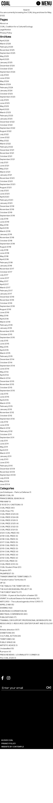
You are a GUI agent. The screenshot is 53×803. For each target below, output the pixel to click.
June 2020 (5, 194)
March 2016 (5, 322)
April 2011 (4, 450)
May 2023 (4, 106)
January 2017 (6, 294)
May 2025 (4, 56)
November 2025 (7, 50)
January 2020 (6, 203)
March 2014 (5, 378)
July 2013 (4, 394)
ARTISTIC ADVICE (7, 645)
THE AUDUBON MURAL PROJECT (14, 589)
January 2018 (6, 266)
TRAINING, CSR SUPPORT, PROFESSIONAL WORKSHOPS (24, 620)
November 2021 (7, 153)
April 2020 (4, 197)
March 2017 (5, 287)
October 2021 (6, 156)
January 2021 (6, 175)
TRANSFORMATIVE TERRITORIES (14, 577)
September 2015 (7, 337)
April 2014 (4, 375)
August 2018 (5, 247)
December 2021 (7, 150)
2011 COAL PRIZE (7, 561)
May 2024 (4, 81)
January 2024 (6, 91)
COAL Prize (5, 511)
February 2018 (6, 262)
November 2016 (7, 300)
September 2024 (7, 72)
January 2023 (6, 119)
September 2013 (7, 391)
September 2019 (7, 216)
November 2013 (7, 384)
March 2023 (5, 112)
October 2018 (6, 241)
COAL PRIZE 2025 (8, 523)
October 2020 (6, 181)
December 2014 (7, 359)
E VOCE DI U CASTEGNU (10, 505)
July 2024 (4, 75)
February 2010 (6, 466)
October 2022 (6, 125)
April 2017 (4, 284)
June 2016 (4, 312)
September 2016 (7, 306)
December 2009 (7, 469)
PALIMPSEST (5, 573)
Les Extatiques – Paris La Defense (14, 492)
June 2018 (4, 253)
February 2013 (6, 406)
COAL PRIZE (5, 508)
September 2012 (7, 419)
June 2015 (4, 344)
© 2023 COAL (7, 740)
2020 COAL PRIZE (8, 533)
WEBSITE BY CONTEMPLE (12, 747)
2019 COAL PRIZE (7, 536)
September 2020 (7, 184)
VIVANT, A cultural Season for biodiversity (18, 598)
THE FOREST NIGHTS (9, 592)
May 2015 (4, 347)
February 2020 (6, 200)
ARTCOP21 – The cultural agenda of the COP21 (20, 602)
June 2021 (4, 166)
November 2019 (7, 209)
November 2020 (7, 178)
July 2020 (4, 191)
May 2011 (4, 447)
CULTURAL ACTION (8, 636)
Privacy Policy (6, 33)
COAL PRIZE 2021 (7, 530)
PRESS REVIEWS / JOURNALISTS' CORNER (18, 655)
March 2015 (5, 353)
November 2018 (7, 237)
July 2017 (4, 275)
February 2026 (6, 47)
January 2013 (6, 409)
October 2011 (6, 434)
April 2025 (4, 59)
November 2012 (7, 412)
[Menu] (47, 3)
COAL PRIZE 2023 (8, 514)
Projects (3, 570)
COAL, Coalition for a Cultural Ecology (16, 27)
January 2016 (6, 328)
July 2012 (4, 422)
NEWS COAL (5, 495)
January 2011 (5, 456)
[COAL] (5, 3)
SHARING (4, 608)
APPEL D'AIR (5, 605)
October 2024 (6, 69)
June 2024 (5, 78)
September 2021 (7, 159)
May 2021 (4, 169)
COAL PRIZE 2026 (8, 520)
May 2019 (4, 225)
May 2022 (4, 141)
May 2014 (4, 372)
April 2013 (4, 400)
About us (4, 23)
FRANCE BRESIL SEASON (10, 498)
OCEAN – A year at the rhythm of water (17, 595)
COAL (29, 12)
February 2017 (6, 291)
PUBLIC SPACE (6, 642)
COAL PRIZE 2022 (8, 527)
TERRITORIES (6, 639)
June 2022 (4, 137)
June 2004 (5, 484)
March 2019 (5, 231)
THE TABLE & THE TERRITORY (13, 586)
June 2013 (4, 397)
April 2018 (4, 259)
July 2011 (4, 441)
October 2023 (6, 94)
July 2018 (4, 250)
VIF (1, 583)
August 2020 (6, 187)
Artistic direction (7, 630)
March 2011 (5, 453)
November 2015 (7, 331)
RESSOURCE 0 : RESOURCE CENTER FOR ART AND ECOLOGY (26, 623)
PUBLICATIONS (6, 617)
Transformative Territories (12, 580)
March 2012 (5, 428)
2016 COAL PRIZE (7, 545)
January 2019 (6, 234)
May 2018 (4, 256)
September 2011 (7, 437)
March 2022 (5, 144)
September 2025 (7, 53)
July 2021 (4, 162)
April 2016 (4, 319)
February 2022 (6, 147)
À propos (4, 651)
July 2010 (4, 459)
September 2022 (7, 128)
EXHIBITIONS (5, 633)
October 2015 (6, 334)
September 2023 (7, 97)
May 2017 (4, 281)
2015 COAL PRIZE (7, 548)
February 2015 (6, 356)
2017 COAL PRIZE (7, 542)
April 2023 (4, 109)
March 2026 (5, 44)
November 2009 (7, 472)
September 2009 (8, 475)
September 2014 (7, 366)
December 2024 (7, 66)
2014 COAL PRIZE (7, 551)
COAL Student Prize (8, 567)
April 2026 (4, 41)
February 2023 (6, 116)
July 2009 (4, 478)
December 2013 (7, 381)
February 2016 (6, 325)
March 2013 (5, 403)
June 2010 (4, 462)
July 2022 (4, 134)
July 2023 (4, 100)
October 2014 (6, 362)
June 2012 (4, 425)
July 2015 (4, 341)
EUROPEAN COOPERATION (11, 611)
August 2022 (5, 131)
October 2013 (6, 387)
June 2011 (4, 444)
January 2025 (6, 62)
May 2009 (4, 481)
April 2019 (4, 228)
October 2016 (6, 303)
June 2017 (4, 278)
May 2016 (4, 316)
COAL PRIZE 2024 (8, 517)
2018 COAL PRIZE (7, 539)
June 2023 (5, 103)
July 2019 (4, 219)
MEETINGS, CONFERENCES (11, 614)
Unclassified (5, 648)
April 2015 (4, 350)
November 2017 (7, 269)
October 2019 (6, 212)
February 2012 (6, 431)
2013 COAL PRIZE (7, 555)
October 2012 (6, 416)
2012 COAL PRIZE (7, 558)
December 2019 (7, 206)
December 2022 (7, 122)
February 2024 (6, 87)
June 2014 (4, 369)
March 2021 (5, 172)
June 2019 (4, 222)
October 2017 (6, 272)
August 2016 (5, 309)
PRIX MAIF (4, 502)
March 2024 (5, 84)
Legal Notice (5, 30)
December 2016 (7, 297)
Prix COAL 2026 (7, 658)
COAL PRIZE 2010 (7, 564)
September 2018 (7, 244)
